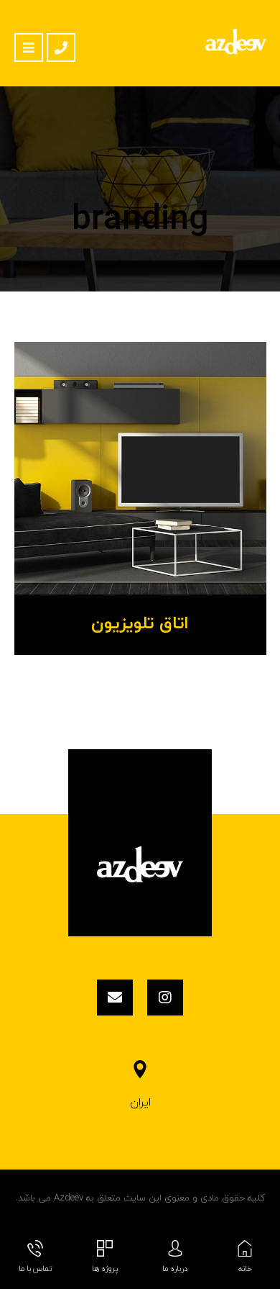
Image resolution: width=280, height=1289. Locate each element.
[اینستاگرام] (165, 998)
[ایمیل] (115, 998)
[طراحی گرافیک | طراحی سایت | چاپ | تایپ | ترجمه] (235, 41)
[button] (28, 47)
